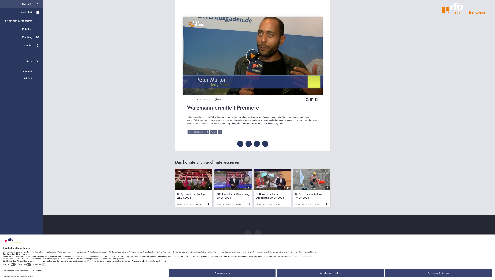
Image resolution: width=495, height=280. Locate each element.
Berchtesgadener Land (198, 131)
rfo (220, 131)
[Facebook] (247, 233)
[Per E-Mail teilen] (265, 144)
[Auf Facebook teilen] (240, 144)
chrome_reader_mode (312, 99)
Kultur (213, 131)
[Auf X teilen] (248, 144)
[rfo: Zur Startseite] (463, 8)
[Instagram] (258, 233)
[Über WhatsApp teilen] (257, 144)
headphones (307, 99)
